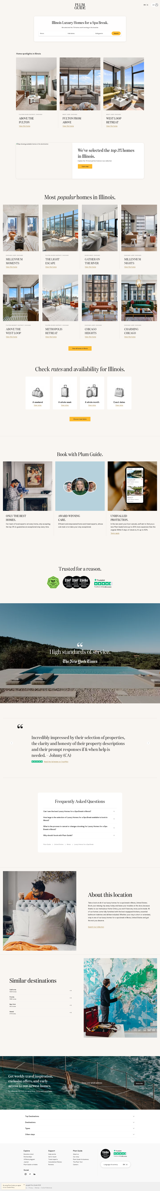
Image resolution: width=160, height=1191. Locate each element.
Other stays (30, 1134)
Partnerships (28, 1157)
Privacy (31, 1188)
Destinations (30, 1122)
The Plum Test (78, 1162)
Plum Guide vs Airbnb (30, 1164)
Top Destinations (32, 1116)
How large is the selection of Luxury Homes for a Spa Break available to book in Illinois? (75, 819)
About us (76, 1154)
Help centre (52, 1154)
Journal (26, 1162)
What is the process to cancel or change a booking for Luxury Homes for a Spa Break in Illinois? (75, 828)
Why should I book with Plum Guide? (57, 835)
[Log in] (155, 5)
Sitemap (37, 1188)
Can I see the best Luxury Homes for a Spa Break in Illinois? (67, 811)
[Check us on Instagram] (25, 1174)
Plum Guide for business (81, 1159)
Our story (76, 1157)
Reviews (51, 1164)
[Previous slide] (11, 743)
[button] (80, 4)
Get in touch (52, 1157)
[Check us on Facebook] (30, 1174)
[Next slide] (148, 743)
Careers (75, 1164)
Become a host (29, 1154)
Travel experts (53, 1159)
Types (27, 1128)
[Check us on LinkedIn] (34, 1174)
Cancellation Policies (55, 1162)
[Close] (24, 1184)
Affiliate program (29, 1159)
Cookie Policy (10, 1187)
